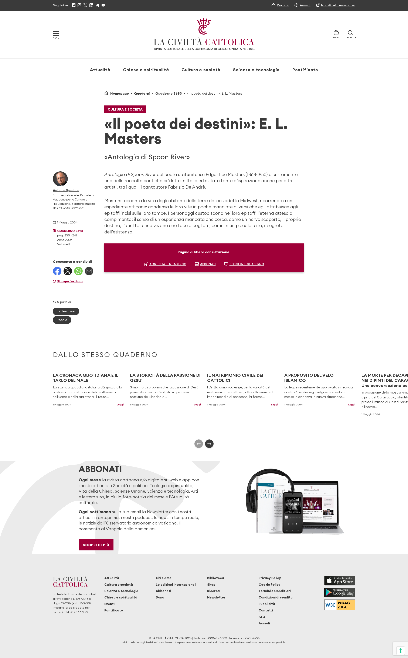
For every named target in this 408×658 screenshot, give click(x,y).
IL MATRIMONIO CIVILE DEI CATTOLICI (235, 377)
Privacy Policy (270, 578)
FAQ (262, 617)
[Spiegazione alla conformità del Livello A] (339, 605)
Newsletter (216, 597)
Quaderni (142, 93)
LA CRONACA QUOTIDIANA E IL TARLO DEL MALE (85, 377)
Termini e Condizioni (275, 591)
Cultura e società (200, 69)
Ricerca (213, 591)
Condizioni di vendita (276, 597)
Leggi (120, 404)
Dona (160, 597)
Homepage (119, 93)
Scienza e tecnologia (256, 69)
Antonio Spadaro (66, 190)
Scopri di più (96, 545)
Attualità (100, 69)
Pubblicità (267, 604)
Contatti (266, 610)
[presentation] (198, 443)
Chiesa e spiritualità (146, 69)
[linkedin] (91, 5)
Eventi (109, 604)
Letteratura (66, 311)
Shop (211, 585)
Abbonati (163, 591)
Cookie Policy (269, 585)
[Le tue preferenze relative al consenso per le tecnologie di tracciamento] (401, 651)
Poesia (62, 320)
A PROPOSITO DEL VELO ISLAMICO (309, 377)
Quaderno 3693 (168, 93)
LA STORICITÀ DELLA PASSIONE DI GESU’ (165, 377)
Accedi (264, 623)
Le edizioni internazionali (176, 585)
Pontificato (305, 69)
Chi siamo (163, 578)
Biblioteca (215, 578)
